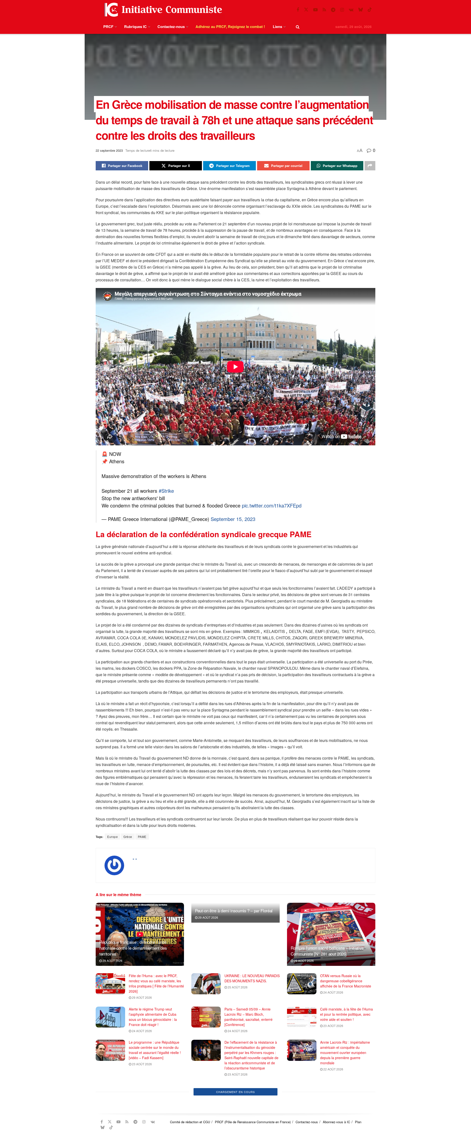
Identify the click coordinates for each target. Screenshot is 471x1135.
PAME (142, 836)
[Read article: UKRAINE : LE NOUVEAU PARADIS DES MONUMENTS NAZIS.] (206, 983)
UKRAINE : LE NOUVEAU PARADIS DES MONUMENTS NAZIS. (252, 978)
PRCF (108, 26)
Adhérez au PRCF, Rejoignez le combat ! (230, 26)
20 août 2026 (237, 1097)
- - (135, 858)
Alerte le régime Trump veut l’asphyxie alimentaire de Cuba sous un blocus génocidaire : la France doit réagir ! (153, 1017)
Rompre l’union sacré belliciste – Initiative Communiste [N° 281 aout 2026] (327, 951)
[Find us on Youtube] (315, 10)
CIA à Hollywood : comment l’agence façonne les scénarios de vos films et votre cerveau (155, 1090)
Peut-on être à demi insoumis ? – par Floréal (234, 910)
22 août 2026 (333, 1069)
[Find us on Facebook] (298, 10)
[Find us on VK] (351, 10)
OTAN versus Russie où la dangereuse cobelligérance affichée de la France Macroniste (345, 980)
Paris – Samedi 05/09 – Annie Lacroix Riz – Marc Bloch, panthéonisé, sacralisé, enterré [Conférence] (248, 1017)
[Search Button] (298, 26)
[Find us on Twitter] (306, 10)
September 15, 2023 (233, 518)
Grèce (127, 836)
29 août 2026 (112, 960)
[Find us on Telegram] (333, 10)
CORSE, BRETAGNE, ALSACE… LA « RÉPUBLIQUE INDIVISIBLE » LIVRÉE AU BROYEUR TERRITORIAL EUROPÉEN (347, 1093)
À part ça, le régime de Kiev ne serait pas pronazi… (248, 1088)
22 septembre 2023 (109, 150)
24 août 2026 (333, 992)
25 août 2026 (237, 987)
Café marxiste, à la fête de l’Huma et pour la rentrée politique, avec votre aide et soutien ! (346, 1014)
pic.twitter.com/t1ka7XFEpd (271, 505)
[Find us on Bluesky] (360, 10)
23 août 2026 (333, 1026)
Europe (112, 836)
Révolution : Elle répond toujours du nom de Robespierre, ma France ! (249, 1124)
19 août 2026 (333, 1107)
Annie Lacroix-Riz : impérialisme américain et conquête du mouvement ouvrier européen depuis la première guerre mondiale (345, 1052)
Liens (277, 26)
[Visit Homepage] (162, 9)
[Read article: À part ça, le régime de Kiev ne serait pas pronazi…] (206, 1093)
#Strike (166, 490)
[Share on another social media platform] (370, 165)
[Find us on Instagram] (342, 10)
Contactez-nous (171, 26)
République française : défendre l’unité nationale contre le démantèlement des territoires (133, 948)
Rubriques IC (135, 26)
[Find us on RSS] (324, 10)
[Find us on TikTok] (370, 10)
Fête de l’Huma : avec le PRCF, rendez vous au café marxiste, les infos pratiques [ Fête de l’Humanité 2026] (156, 983)
